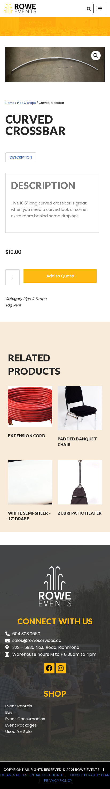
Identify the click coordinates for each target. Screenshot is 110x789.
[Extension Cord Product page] (30, 406)
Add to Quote (60, 276)
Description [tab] (21, 157)
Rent (17, 305)
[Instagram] (61, 668)
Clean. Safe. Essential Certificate (31, 775)
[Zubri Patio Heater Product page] (80, 482)
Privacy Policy (58, 780)
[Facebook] (49, 668)
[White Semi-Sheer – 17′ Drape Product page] (30, 482)
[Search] (89, 9)
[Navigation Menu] (99, 8)
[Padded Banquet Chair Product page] (80, 408)
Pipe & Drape (26, 103)
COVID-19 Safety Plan (90, 775)
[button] (96, 55)
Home (9, 103)
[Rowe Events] (20, 8)
